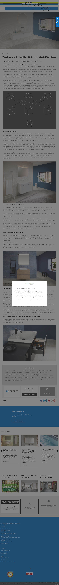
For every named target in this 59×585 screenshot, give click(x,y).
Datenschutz (26, 303)
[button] (57, 18)
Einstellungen (29, 299)
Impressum (32, 303)
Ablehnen (19, 299)
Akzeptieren (39, 299)
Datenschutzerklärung (19, 296)
